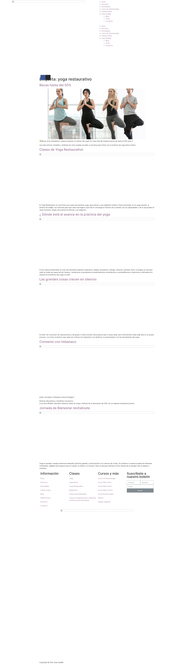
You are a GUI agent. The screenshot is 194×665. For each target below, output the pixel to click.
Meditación (73, 490)
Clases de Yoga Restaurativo (61, 149)
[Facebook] (42, 77)
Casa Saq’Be (106, 14)
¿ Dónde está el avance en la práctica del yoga (74, 214)
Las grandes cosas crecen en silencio (67, 279)
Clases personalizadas (77, 494)
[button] (145, 23)
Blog (107, 16)
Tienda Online (107, 11)
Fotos (108, 19)
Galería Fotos (45, 498)
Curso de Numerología (110, 9)
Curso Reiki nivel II (105, 486)
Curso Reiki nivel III (105, 490)
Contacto (109, 21)
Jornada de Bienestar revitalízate (64, 408)
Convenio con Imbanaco (57, 342)
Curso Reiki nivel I (105, 482)
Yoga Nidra (73, 482)
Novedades (106, 7)
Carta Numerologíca (106, 494)
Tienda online (45, 490)
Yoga (71, 478)
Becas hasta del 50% (55, 85)
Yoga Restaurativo (76, 486)
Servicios (105, 4)
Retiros (100, 498)
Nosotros (43, 502)
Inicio (104, 2)
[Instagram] (48, 77)
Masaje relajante (104, 502)
